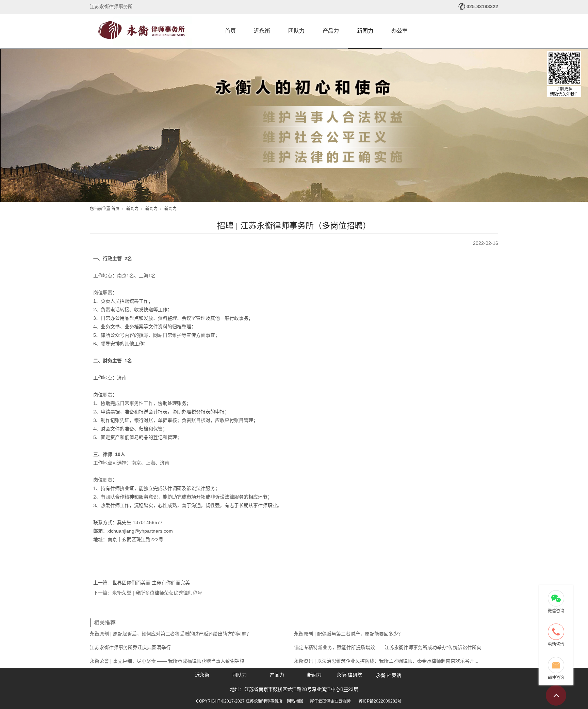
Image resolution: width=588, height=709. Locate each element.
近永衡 (262, 31)
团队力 (296, 31)
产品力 (331, 31)
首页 (230, 31)
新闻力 (365, 31)
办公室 (399, 31)
